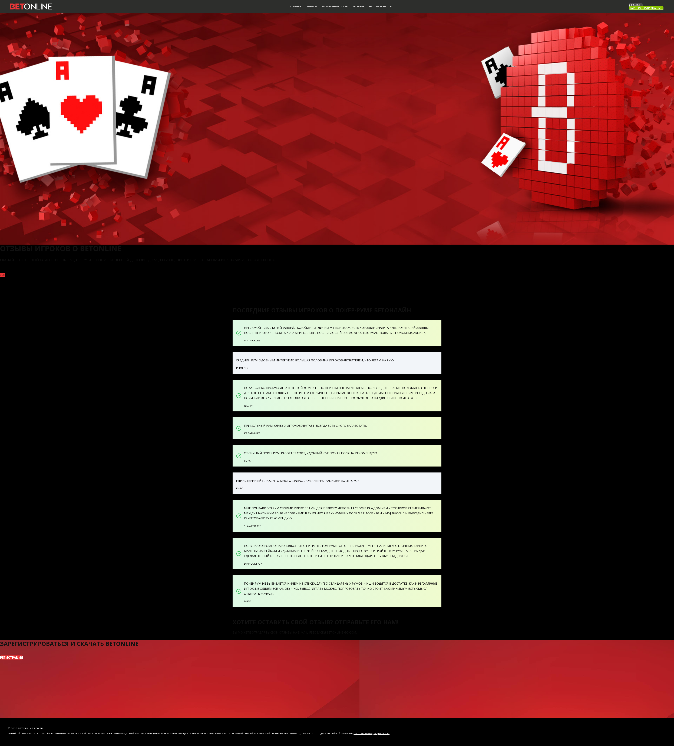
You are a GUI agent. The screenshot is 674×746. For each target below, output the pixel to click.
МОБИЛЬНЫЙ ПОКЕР (335, 6)
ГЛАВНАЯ (295, 6)
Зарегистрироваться (646, 8)
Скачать (636, 5)
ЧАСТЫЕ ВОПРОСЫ (380, 6)
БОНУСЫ (311, 6)
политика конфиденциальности (371, 733)
